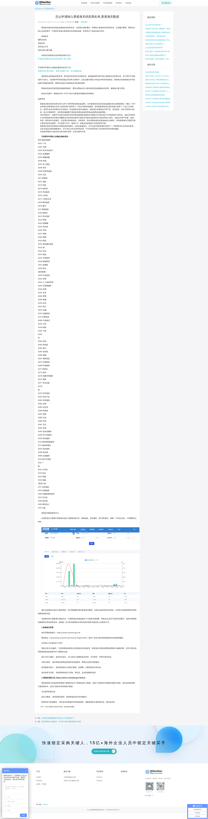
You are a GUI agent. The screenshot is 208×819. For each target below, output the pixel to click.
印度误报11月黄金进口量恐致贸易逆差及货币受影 (162, 87)
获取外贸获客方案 (101, 751)
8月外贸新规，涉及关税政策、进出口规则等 (160, 59)
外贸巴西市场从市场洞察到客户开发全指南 (159, 40)
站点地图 (148, 795)
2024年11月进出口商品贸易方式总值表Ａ (159, 106)
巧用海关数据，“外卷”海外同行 (155, 36)
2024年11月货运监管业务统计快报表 (157, 102)
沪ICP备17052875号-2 (112, 810)
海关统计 (84, 22)
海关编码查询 (166, 3)
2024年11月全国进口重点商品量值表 (157, 99)
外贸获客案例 (107, 3)
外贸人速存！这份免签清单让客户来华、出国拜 (161, 51)
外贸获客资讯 (48, 9)
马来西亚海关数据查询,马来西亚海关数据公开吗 (161, 32)
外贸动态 (99, 777)
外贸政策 (128, 3)
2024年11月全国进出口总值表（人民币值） (160, 91)
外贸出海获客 (95, 3)
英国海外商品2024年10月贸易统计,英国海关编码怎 (162, 83)
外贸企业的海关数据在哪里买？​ (155, 55)
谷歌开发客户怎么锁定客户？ (155, 44)
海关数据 (84, 3)
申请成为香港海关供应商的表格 (50, 59)
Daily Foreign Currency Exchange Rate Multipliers (162, 76)
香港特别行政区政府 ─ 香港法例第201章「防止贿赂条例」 (60, 71)
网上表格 (67, 59)
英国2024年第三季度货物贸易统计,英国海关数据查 (162, 80)
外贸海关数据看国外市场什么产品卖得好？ (58, 718)
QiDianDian (38, 9)
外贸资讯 (119, 3)
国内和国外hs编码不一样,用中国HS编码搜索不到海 (61, 721)
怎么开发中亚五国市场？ (153, 25)
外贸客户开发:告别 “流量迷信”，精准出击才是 (160, 28)
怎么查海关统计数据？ (152, 72)
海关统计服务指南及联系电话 (155, 95)
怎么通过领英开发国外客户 (154, 47)
